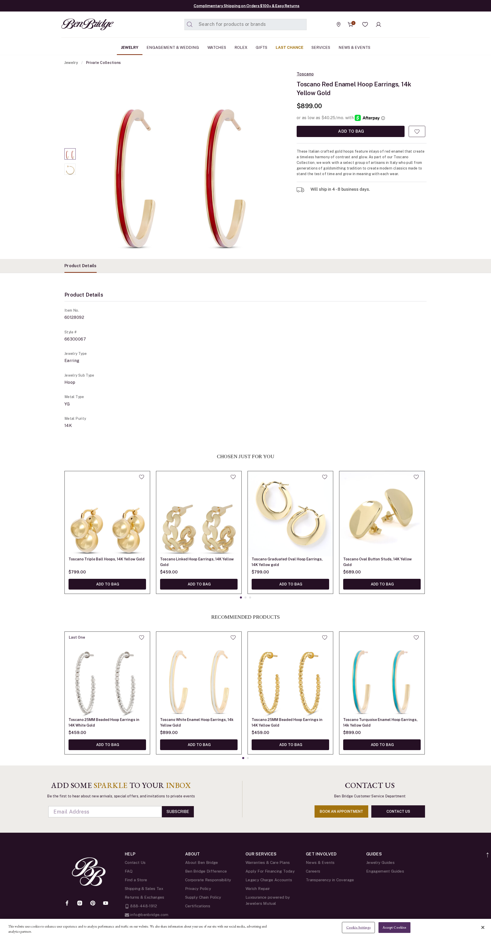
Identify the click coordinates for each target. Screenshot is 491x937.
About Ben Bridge (201, 862)
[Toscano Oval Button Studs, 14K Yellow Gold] (382, 513)
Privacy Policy (198, 888)
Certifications (197, 906)
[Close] (482, 927)
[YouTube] (105, 903)
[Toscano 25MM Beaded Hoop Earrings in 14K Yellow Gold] (290, 674)
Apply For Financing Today (270, 871)
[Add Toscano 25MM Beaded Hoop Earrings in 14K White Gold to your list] (141, 637)
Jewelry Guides (380, 862)
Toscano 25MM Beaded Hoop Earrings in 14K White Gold (104, 722)
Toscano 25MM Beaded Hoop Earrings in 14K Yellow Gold (287, 722)
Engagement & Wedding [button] (173, 47)
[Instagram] (79, 903)
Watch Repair (258, 888)
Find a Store (136, 880)
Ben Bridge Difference (206, 871)
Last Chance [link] (289, 47)
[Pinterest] (92, 903)
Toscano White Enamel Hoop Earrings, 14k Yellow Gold (196, 722)
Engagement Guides (385, 871)
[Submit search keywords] (189, 24)
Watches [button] (216, 47)
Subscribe (177, 811)
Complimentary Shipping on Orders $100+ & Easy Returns (246, 5)
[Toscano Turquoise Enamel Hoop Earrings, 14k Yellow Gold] (382, 674)
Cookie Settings (358, 927)
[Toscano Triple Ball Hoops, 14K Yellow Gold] (107, 513)
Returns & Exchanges (144, 897)
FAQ (128, 871)
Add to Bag (350, 131)
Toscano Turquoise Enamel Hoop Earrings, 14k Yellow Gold (380, 722)
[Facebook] (67, 903)
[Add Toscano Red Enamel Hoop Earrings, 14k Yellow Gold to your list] (417, 131)
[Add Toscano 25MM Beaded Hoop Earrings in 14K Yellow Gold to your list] (324, 637)
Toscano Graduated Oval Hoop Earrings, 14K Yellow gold (287, 562)
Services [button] (320, 47)
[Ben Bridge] (78, 24)
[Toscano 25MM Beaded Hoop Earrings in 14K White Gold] (107, 674)
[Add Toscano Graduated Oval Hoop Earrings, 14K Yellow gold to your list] (324, 476)
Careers (313, 871)
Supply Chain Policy (203, 897)
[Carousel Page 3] (250, 597)
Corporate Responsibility (208, 880)
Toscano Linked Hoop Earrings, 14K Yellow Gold (197, 562)
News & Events (320, 862)
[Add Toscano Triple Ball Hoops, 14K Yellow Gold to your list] (141, 476)
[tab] (80, 266)
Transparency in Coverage (330, 880)
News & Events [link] (354, 47)
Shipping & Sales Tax (144, 888)
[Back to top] (488, 852)
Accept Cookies (394, 927)
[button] (365, 24)
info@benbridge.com (149, 914)
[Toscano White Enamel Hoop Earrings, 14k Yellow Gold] (198, 674)
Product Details (80, 265)
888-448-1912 (143, 906)
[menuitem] (129, 47)
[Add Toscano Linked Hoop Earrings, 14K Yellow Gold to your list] (233, 476)
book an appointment (341, 811)
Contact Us (135, 862)
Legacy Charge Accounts (269, 880)
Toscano (305, 74)
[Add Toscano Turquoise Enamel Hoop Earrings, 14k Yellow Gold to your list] (416, 637)
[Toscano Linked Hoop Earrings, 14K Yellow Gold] (198, 513)
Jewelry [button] (129, 47)
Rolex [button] (241, 47)
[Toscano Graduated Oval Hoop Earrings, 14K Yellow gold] (290, 513)
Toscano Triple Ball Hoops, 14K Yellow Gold (106, 559)
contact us (398, 811)
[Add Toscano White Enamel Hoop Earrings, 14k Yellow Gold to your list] (233, 637)
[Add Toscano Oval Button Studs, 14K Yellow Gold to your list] (416, 476)
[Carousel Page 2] (70, 169)
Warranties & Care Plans (268, 862)
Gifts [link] (261, 47)
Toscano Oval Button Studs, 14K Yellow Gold (377, 562)
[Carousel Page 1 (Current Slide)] (70, 154)
